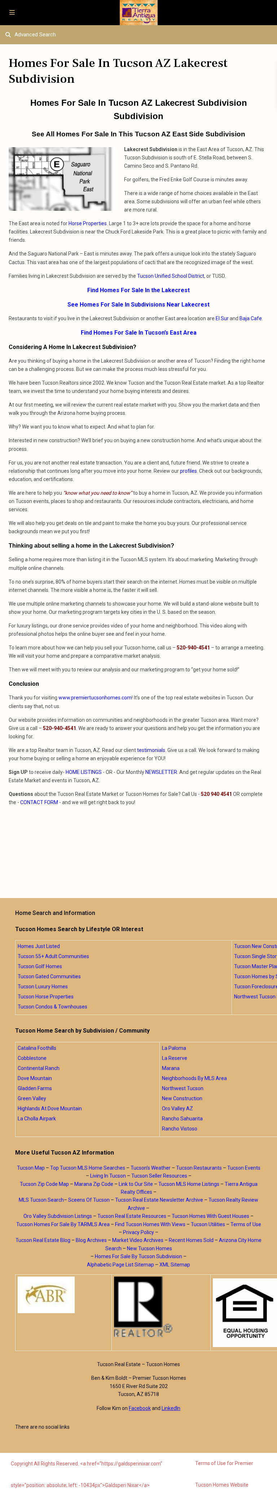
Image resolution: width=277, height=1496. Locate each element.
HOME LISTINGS (84, 772)
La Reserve (174, 1058)
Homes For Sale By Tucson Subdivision (138, 1256)
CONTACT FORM (39, 802)
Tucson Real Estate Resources (131, 1216)
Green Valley (32, 1098)
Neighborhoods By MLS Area (194, 1078)
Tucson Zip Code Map (44, 1184)
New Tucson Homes (149, 1248)
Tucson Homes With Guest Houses (210, 1216)
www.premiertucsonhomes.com (95, 698)
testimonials (151, 750)
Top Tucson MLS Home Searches (87, 1168)
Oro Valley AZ (177, 1108)
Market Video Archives (137, 1240)
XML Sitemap (174, 1265)
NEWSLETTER (161, 772)
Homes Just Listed (39, 946)
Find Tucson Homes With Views (150, 1224)
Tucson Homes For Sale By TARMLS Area (63, 1224)
